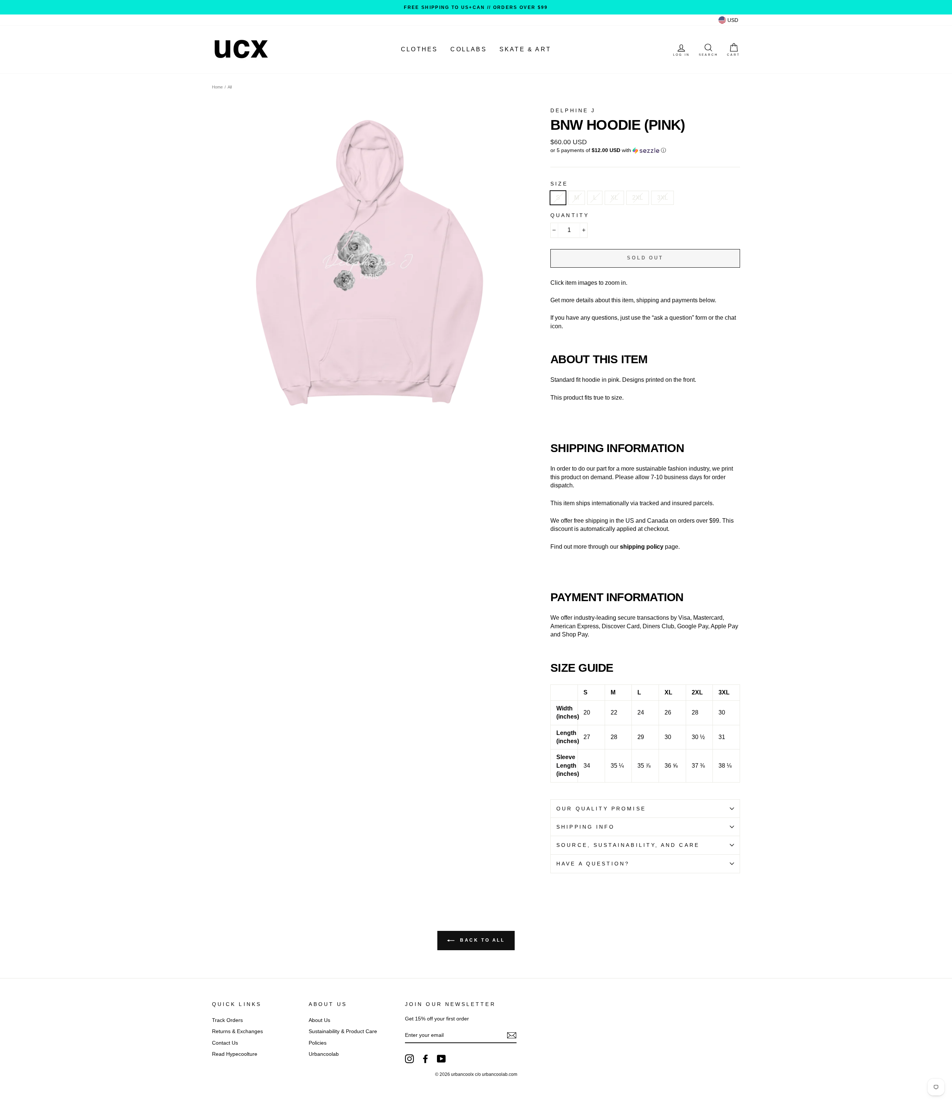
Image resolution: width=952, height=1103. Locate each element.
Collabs (468, 49)
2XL (637, 197)
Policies (318, 1043)
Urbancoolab (324, 1054)
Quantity (569, 215)
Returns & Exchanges (237, 1031)
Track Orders (227, 1020)
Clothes (419, 49)
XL (614, 197)
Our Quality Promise (601, 809)
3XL (662, 197)
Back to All (481, 940)
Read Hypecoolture (234, 1054)
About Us (319, 1020)
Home (217, 87)
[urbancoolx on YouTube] (441, 1058)
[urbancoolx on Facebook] (425, 1058)
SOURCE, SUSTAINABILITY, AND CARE (627, 845)
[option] (476, 7)
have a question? (593, 864)
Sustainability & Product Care (343, 1031)
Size (559, 184)
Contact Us (225, 1043)
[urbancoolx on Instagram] (409, 1058)
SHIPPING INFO (585, 827)
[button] (645, 150)
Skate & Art (525, 49)
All (230, 87)
